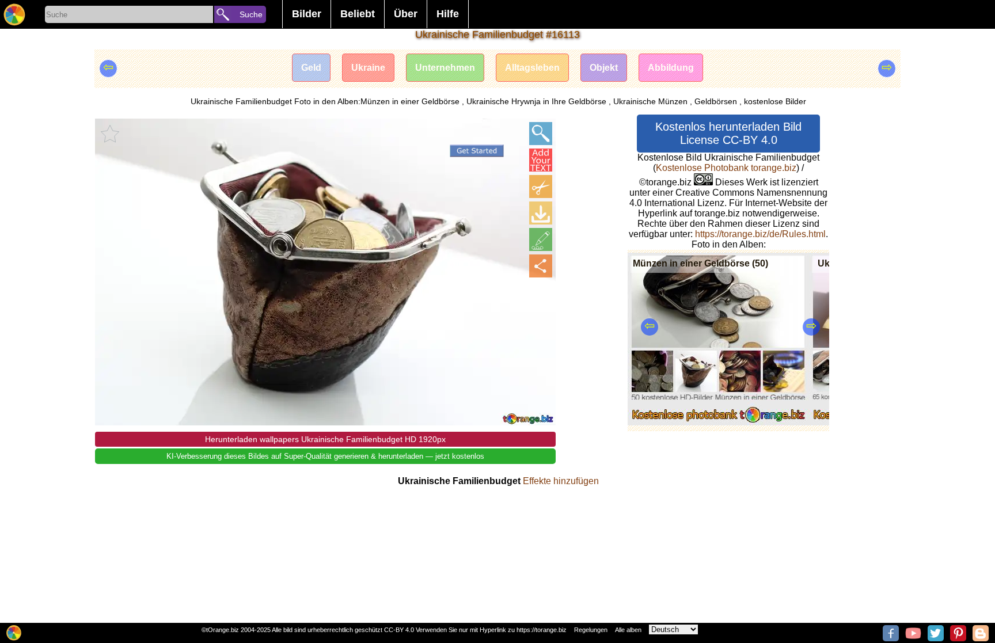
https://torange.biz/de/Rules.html (760, 234)
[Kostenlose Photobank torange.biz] (14, 14)
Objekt (604, 68)
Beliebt (357, 14)
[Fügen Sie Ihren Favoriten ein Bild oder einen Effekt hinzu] (109, 133)
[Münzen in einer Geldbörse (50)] (718, 422)
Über (405, 14)
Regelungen (590, 629)
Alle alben (628, 629)
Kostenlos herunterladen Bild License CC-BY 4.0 (728, 133)
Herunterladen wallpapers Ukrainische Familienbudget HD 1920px (325, 439)
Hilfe (447, 14)
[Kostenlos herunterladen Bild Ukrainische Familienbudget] (540, 213)
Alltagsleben (532, 68)
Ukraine (368, 68)
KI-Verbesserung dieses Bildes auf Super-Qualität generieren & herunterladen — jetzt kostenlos (325, 456)
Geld (311, 68)
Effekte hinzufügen (561, 481)
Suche (251, 14)
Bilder (306, 14)
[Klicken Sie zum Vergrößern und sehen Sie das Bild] (540, 133)
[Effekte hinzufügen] (540, 239)
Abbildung (671, 68)
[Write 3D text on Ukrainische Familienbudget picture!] (540, 160)
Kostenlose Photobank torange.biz (726, 168)
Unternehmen (445, 68)
